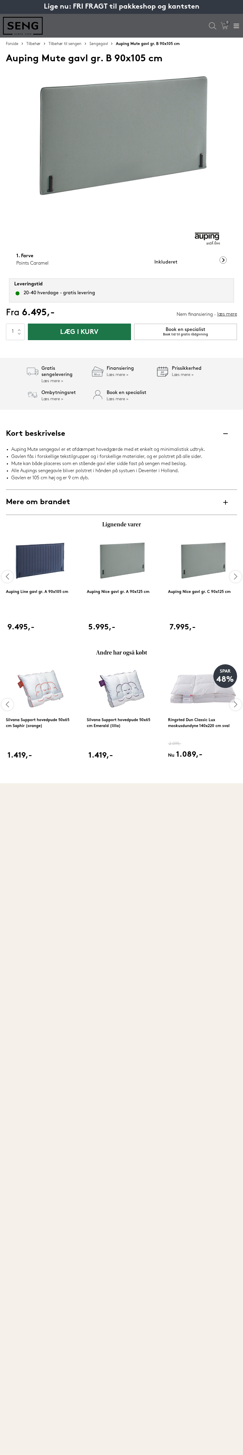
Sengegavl (98, 44)
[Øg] (19, 328)
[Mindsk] (19, 336)
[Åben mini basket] (224, 26)
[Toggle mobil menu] (236, 26)
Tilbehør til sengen (65, 44)
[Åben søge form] (212, 26)
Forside (12, 44)
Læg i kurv (79, 332)
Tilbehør (33, 44)
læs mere (227, 314)
